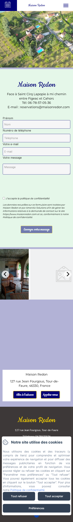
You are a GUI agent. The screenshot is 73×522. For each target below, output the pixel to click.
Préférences (36, 508)
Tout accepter (54, 496)
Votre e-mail (10, 144)
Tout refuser (19, 496)
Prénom (8, 118)
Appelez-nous (50, 395)
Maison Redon (37, 420)
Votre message (12, 157)
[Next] (67, 274)
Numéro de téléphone (17, 130)
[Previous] (5, 274)
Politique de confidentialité (27, 490)
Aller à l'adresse (25, 395)
